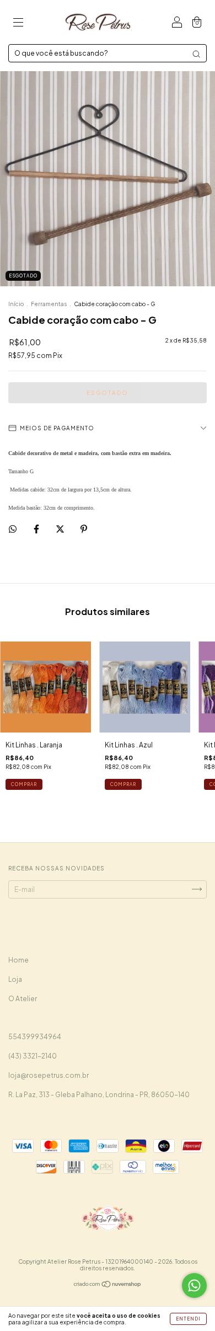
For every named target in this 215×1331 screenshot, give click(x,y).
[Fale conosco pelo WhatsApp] (194, 1285)
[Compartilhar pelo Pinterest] (83, 529)
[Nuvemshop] (107, 1285)
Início (16, 304)
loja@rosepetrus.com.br (48, 1075)
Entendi (188, 1319)
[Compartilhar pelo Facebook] (37, 529)
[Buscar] (196, 54)
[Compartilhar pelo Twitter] (61, 529)
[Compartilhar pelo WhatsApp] (12, 529)
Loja (15, 979)
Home (18, 960)
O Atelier (22, 999)
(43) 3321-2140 (32, 1056)
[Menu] (18, 23)
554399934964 (34, 1037)
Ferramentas (49, 304)
